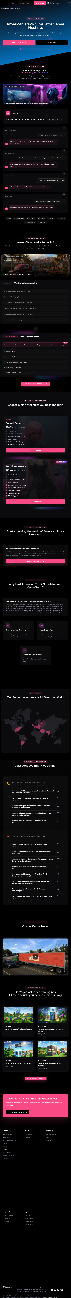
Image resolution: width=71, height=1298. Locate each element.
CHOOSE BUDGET (35, 450)
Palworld (5, 1149)
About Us (27, 1215)
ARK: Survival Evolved (9, 1140)
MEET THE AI (53, 42)
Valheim (5, 1143)
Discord (48, 1140)
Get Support (7, 1221)
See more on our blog (35, 1078)
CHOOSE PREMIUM (35, 501)
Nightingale (6, 1158)
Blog (47, 1137)
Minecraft (6, 1137)
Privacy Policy (29, 1221)
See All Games (7, 1134)
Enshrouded (7, 1152)
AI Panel (41, 3)
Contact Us (6, 1218)
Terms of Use (29, 1218)
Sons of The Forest (8, 1155)
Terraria (5, 1146)
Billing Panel (25, 3)
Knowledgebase (8, 1215)
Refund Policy (29, 1224)
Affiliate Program (51, 1134)
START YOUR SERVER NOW (19, 42)
